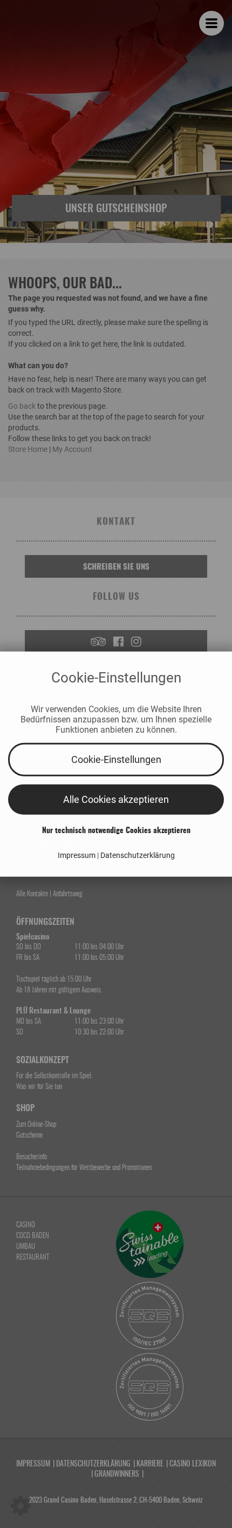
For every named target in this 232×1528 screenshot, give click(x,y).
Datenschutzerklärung (137, 854)
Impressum (77, 854)
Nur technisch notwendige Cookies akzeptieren (116, 830)
